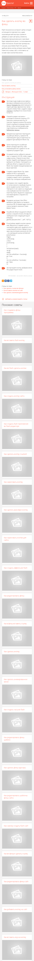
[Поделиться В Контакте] (6, 281)
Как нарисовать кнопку (13, 482)
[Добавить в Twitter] (11, 281)
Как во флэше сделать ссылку (16, 853)
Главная (3, 8)
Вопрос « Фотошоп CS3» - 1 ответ (17, 92)
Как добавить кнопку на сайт (15, 909)
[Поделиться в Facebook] (8, 281)
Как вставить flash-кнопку (14, 340)
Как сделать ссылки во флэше (13, 288)
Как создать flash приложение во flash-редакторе (16, 425)
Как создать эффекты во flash (15, 568)
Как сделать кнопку (11, 651)
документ (10, 111)
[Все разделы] (31, 3)
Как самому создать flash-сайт (16, 826)
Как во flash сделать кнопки (15, 368)
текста (9, 105)
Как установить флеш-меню (11, 89)
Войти (26, 3)
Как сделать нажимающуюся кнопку (16, 292)
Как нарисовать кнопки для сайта (15, 538)
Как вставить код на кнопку (15, 937)
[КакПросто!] (7, 3)
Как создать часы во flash (14, 709)
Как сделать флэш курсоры (15, 767)
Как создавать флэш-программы (12, 311)
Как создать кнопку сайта (14, 396)
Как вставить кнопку (9, 86)
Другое (19, 8)
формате (15, 105)
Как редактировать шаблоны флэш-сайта (15, 796)
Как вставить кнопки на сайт (13, 290)
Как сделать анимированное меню (15, 680)
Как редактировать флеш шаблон (14, 738)
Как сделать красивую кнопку (16, 510)
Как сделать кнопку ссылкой (15, 454)
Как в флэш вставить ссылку (15, 623)
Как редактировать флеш (14, 596)
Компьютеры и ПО (11, 8)
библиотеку (10, 130)
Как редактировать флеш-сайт (16, 881)
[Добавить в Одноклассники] (3, 281)
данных (16, 130)
